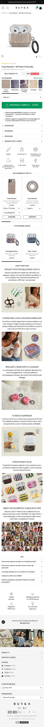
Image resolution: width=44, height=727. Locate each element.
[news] (36, 8)
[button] (9, 64)
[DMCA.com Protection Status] (22, 722)
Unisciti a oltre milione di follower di (25, 622)
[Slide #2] (39, 56)
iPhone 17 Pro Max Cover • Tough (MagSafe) (11, 202)
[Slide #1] (38, 56)
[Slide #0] (36, 56)
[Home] (22, 8)
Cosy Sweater (11, 198)
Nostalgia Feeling (11, 251)
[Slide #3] (41, 56)
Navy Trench (32, 251)
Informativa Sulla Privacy (29, 716)
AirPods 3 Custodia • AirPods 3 (11, 254)
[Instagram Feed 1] (22, 638)
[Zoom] (2, 56)
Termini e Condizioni (13, 716)
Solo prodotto (11, 74)
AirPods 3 (4, 13)
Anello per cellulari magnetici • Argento (32, 202)
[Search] (7, 8)
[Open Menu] (3, 8)
